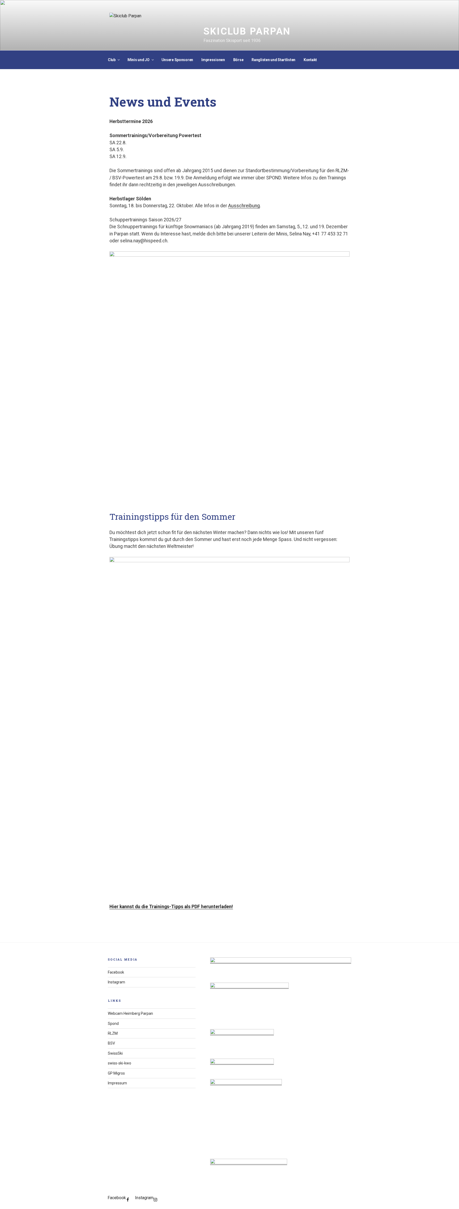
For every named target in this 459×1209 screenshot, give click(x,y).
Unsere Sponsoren (177, 60)
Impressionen (213, 60)
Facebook (116, 972)
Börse (238, 60)
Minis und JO (139, 60)
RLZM (113, 1033)
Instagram (116, 982)
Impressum (117, 1083)
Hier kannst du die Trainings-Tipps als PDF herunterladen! (171, 906)
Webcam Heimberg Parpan (130, 1013)
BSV (111, 1043)
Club (112, 60)
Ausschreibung (244, 205)
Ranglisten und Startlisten (273, 60)
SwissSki (115, 1053)
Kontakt (310, 60)
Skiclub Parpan (247, 31)
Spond (113, 1023)
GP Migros (116, 1073)
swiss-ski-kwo (119, 1063)
